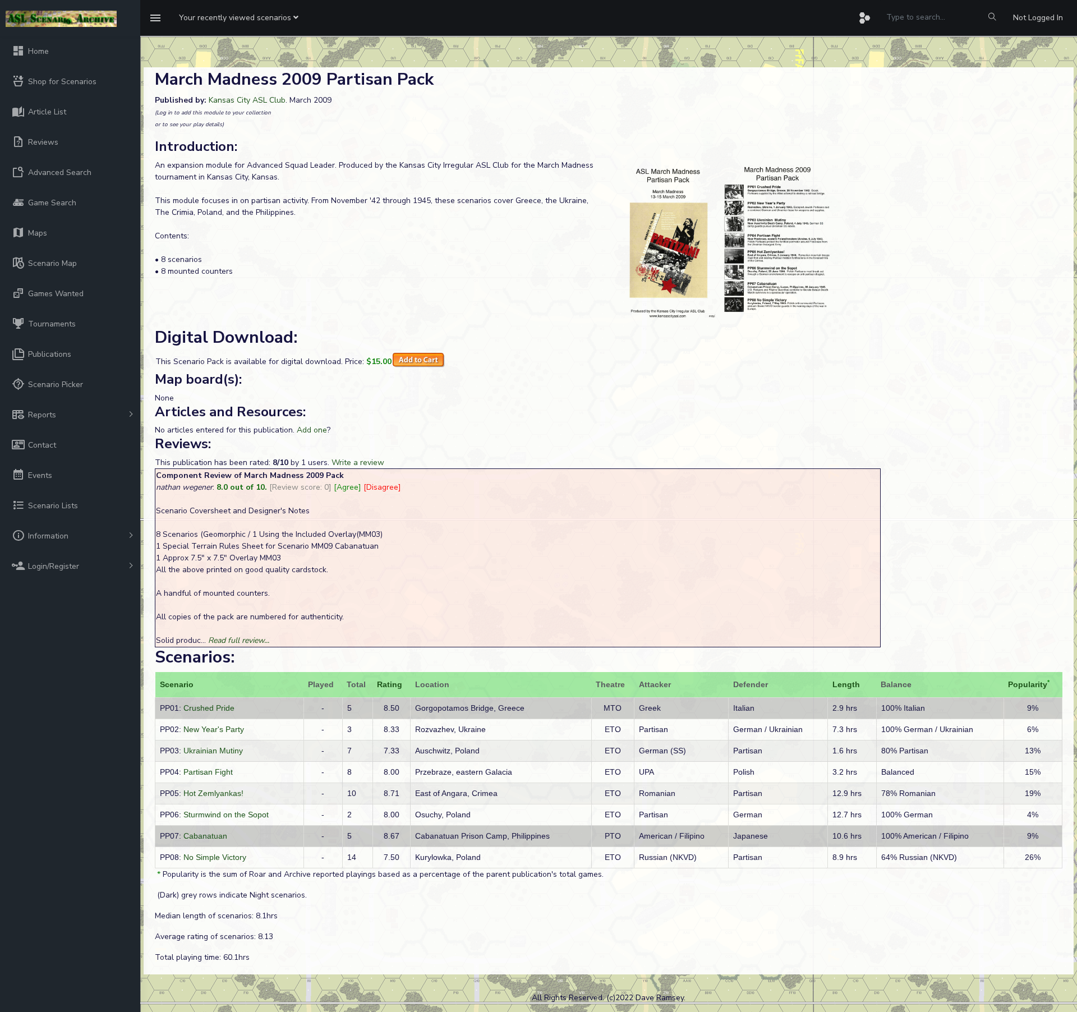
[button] (239, 18)
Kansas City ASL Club (247, 100)
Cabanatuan (205, 835)
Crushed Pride (208, 707)
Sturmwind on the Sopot (226, 814)
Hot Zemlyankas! (213, 793)
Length (846, 684)
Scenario (177, 684)
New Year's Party (213, 729)
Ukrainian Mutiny (213, 750)
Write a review (358, 462)
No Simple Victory (214, 857)
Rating (389, 684)
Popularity (1027, 684)
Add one (312, 430)
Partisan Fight (208, 771)
